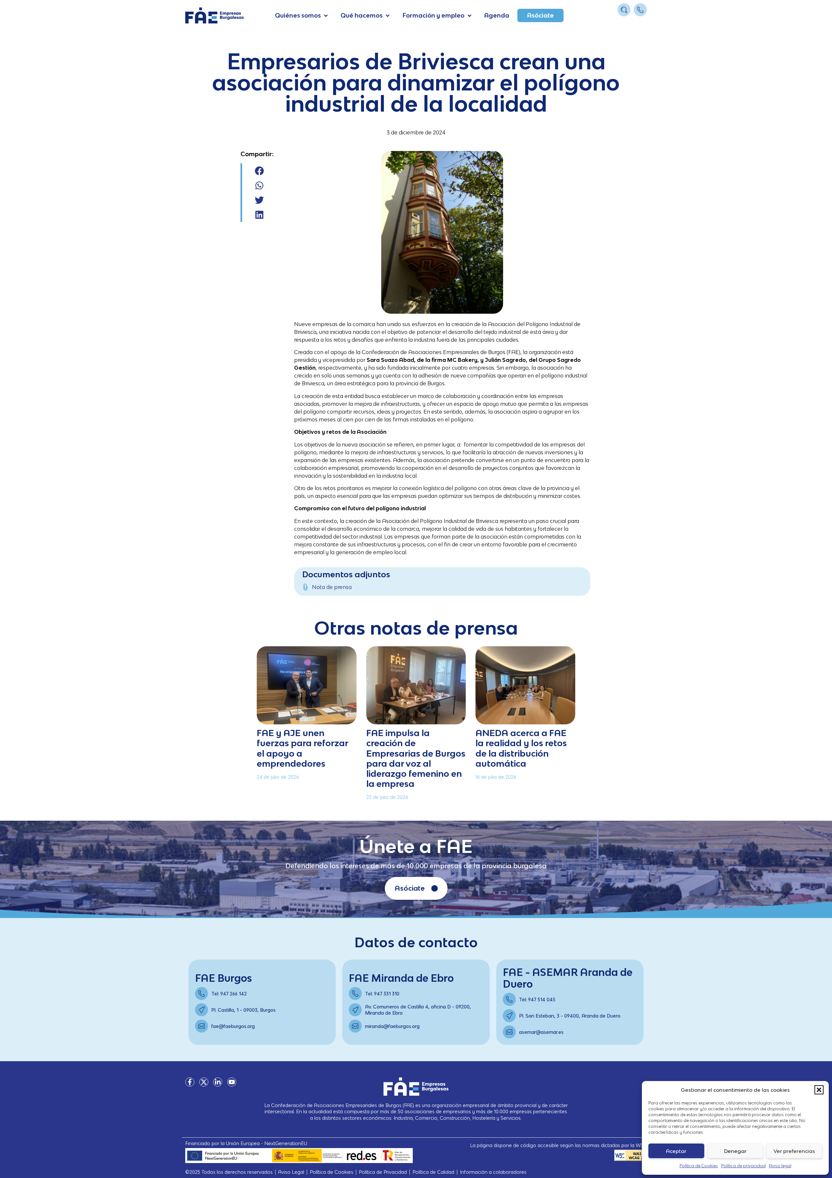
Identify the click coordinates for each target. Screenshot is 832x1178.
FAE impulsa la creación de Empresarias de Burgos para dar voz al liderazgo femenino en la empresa (415, 758)
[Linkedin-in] (217, 1082)
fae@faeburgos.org (233, 1026)
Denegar (735, 1151)
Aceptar (676, 1151)
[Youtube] (231, 1082)
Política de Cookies (699, 1165)
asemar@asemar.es (541, 1032)
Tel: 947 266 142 (229, 993)
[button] (819, 1090)
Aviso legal (780, 1165)
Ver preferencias (794, 1151)
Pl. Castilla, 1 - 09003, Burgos (243, 1010)
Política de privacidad (743, 1165)
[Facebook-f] (189, 1082)
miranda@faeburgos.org (392, 1026)
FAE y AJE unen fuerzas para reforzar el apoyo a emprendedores (302, 748)
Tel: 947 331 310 (382, 993)
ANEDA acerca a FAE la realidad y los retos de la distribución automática (521, 748)
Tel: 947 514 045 (537, 999)
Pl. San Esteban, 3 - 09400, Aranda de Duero (569, 1016)
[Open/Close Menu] (641, 22)
